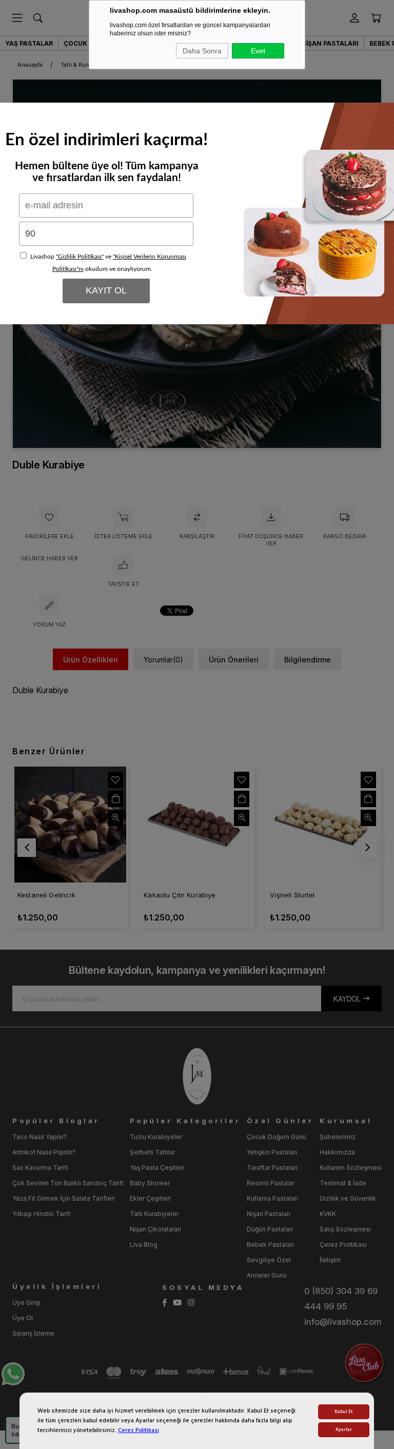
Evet (258, 51)
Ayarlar (344, 1430)
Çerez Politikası (138, 1430)
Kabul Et (343, 1412)
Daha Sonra (202, 51)
